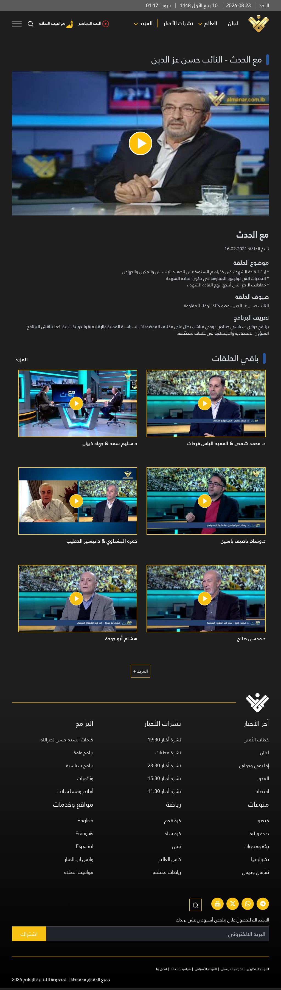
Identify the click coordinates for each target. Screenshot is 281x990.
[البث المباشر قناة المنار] (217, 904)
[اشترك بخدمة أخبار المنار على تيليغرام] (263, 904)
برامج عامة (83, 752)
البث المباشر (89, 23)
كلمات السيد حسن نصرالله (67, 739)
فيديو (263, 820)
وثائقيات (85, 778)
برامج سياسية (79, 765)
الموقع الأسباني (206, 969)
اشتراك (29, 934)
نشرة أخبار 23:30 (164, 765)
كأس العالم (170, 859)
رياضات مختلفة (167, 872)
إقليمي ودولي (254, 765)
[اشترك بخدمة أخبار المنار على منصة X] (232, 904)
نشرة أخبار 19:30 (164, 739)
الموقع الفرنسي (232, 969)
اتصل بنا (161, 969)
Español (84, 846)
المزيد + (140, 671)
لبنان (233, 23)
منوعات (258, 804)
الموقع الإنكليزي (258, 969)
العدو (263, 778)
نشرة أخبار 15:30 (164, 778)
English (85, 820)
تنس (176, 846)
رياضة (173, 804)
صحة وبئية (259, 833)
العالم (210, 23)
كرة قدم (172, 820)
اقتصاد (262, 791)
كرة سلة (173, 833)
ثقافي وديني (255, 872)
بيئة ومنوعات (256, 846)
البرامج (84, 723)
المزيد (146, 23)
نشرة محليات (168, 752)
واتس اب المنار (78, 859)
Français (84, 833)
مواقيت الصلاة (52, 23)
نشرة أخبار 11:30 (164, 791)
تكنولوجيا (260, 859)
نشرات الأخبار (178, 23)
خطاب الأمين (256, 739)
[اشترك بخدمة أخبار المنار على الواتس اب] (248, 904)
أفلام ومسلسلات (75, 791)
